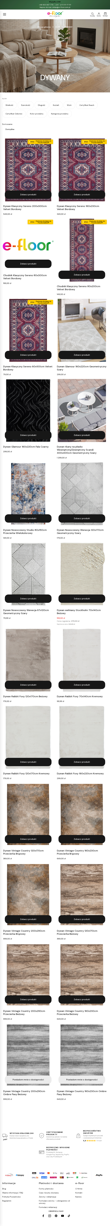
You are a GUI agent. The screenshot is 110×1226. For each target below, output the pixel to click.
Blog (4, 1189)
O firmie (78, 1189)
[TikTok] (69, 1216)
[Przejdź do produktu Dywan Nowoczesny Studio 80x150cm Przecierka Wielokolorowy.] (28, 493)
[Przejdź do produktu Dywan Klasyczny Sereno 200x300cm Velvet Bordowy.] (28, 169)
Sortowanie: (7, 124)
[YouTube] (62, 1216)
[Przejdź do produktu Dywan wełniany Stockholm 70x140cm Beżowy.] (82, 573)
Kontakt (78, 1193)
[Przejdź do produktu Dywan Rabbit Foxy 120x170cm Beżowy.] (28, 660)
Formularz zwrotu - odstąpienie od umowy (54, 1202)
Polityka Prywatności (11, 1197)
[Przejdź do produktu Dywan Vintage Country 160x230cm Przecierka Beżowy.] (82, 974)
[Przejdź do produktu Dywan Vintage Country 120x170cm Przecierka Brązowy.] (28, 814)
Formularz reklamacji (48, 1207)
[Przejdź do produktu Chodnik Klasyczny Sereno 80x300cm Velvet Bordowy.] (28, 245)
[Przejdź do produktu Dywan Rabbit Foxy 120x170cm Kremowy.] (28, 737)
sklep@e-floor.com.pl (61, 7)
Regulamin (6, 1201)
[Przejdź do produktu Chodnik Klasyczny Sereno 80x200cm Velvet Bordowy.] (82, 250)
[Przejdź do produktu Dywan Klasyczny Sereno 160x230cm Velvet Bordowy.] (82, 169)
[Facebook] (43, 1216)
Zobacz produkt (28, 194)
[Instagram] (49, 1216)
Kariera (78, 1197)
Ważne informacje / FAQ (12, 1193)
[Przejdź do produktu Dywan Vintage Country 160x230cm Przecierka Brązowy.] (82, 814)
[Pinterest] (56, 1216)
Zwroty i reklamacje (47, 1197)
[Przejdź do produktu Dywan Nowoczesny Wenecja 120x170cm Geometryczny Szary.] (82, 493)
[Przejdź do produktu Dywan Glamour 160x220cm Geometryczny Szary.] (82, 330)
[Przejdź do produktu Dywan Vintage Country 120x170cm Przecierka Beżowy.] (82, 894)
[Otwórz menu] (5, 14)
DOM (57, 27)
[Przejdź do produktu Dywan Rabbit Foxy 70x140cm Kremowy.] (82, 660)
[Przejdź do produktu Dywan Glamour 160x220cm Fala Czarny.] (28, 410)
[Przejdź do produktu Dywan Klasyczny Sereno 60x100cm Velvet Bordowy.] (28, 330)
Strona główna (44, 27)
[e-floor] (55, 14)
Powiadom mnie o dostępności (28, 1079)
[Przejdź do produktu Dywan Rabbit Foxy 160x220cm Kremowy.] (82, 737)
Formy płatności (46, 1189)
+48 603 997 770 (46, 5)
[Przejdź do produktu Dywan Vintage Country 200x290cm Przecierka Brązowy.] (28, 894)
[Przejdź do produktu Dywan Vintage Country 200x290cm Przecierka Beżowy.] (28, 974)
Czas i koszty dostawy (49, 1193)
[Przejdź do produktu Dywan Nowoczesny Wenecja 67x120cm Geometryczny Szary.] (28, 573)
